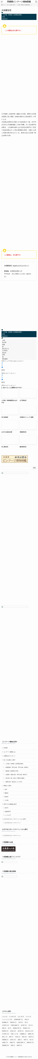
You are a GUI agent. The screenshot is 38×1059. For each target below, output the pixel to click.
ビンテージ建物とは (9, 752)
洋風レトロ (14, 1034)
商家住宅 (13, 1022)
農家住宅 (30, 1042)
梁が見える (5, 348)
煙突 (11, 1036)
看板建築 (5, 1039)
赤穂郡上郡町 (21, 1042)
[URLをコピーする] (3, 370)
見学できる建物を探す (10, 804)
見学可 (6, 808)
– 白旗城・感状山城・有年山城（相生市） (16, 774)
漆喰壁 (31, 1034)
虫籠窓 (5, 1042)
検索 (34, 467)
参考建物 (5, 1022)
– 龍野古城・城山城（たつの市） (14, 781)
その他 (6, 800)
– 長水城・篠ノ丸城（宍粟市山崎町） (15, 778)
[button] (2, 363)
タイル (28, 1016)
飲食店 (6, 796)
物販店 (6, 793)
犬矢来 (17, 1036)
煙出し (4, 1036)
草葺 (3, 354)
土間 (3, 340)
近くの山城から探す (9, 760)
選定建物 (5, 359)
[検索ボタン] (36, 1)
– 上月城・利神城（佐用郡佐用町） (14, 763)
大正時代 (5, 1025)
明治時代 (26, 1028)
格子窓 (20, 1031)
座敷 (3, 344)
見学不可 (5, 19)
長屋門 (19, 1045)
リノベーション (7, 1019)
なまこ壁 (21, 1016)
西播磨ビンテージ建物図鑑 (19, 2)
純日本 (4, 352)
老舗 (20, 1039)
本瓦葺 (13, 1031)
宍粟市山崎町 (15, 1025)
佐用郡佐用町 (18, 1019)
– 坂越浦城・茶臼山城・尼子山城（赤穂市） (17, 767)
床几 (31, 1025)
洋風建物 (23, 1034)
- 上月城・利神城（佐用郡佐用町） (12, 15)
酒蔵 (13, 1045)
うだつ (4, 1016)
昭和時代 (5, 1031)
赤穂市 (12, 1042)
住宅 (3, 17)
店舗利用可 (8, 811)
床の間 (4, 342)
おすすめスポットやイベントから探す (15, 819)
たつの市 (12, 1016)
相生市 (31, 1036)
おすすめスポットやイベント (13, 822)
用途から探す (7, 785)
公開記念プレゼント (9, 756)
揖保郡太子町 (17, 1028)
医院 (27, 1019)
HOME (6, 748)
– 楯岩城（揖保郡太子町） (12, 771)
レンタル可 (8, 815)
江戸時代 (5, 350)
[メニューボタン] (2, 1)
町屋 (24, 1036)
